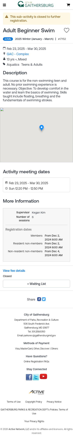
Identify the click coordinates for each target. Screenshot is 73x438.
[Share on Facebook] (39, 300)
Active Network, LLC (19, 429)
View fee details (14, 270)
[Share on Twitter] (43, 300)
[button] (66, 30)
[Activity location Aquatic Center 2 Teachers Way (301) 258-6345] (41, 126)
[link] (18, 54)
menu (4, 5)
